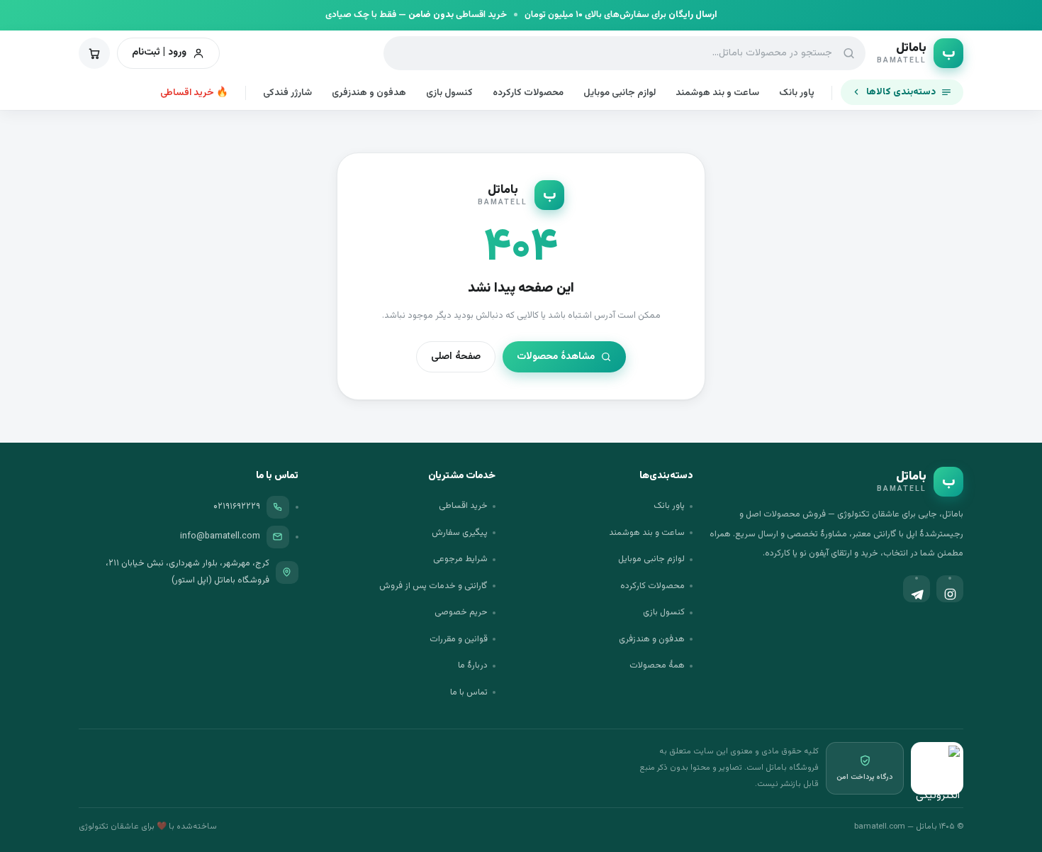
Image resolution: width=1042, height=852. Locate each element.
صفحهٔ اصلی (456, 357)
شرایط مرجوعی (460, 559)
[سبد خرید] (94, 53)
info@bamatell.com (220, 536)
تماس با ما (469, 692)
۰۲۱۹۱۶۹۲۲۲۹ (236, 506)
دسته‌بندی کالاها (901, 91)
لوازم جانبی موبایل (619, 92)
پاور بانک (796, 92)
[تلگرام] (916, 588)
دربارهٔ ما (473, 665)
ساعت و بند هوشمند (717, 92)
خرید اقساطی (463, 506)
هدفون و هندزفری (369, 92)
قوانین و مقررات (459, 639)
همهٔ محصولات (657, 665)
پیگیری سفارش (460, 533)
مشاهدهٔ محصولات (556, 357)
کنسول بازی (449, 92)
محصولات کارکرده (528, 92)
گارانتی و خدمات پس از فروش (433, 586)
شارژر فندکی (287, 92)
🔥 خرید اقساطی (194, 92)
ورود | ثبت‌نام (159, 52)
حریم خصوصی (461, 612)
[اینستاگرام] (949, 588)
